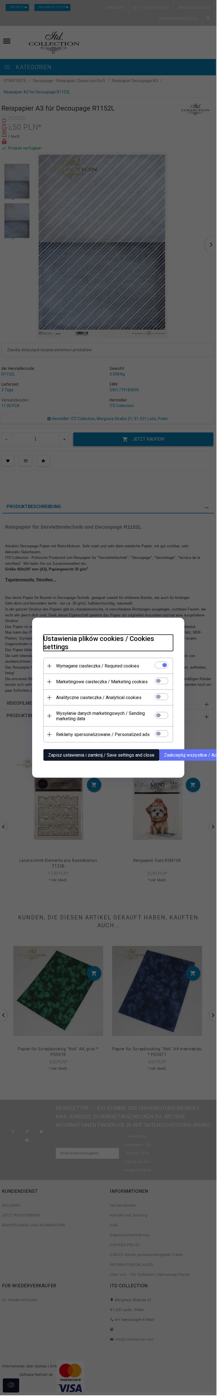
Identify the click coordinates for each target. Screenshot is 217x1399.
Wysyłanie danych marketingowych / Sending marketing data (100, 716)
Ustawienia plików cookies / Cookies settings (98, 643)
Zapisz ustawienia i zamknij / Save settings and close (101, 755)
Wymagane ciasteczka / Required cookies (97, 666)
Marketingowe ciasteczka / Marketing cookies (102, 681)
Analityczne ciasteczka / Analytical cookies (98, 697)
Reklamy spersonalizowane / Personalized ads (103, 734)
